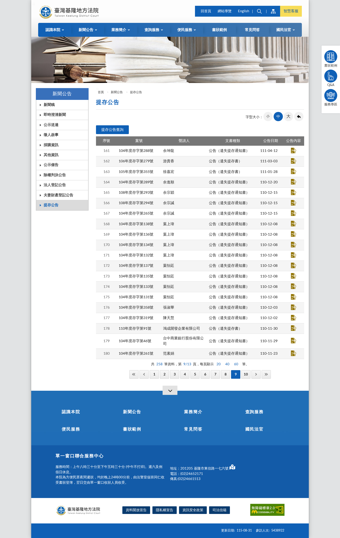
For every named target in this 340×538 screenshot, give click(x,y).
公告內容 (293, 150)
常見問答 (252, 30)
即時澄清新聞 (55, 115)
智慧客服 (291, 11)
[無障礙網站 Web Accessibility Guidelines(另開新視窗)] (267, 510)
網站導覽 (225, 11)
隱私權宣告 (164, 510)
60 (236, 364)
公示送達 (51, 125)
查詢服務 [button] (152, 30)
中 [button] (278, 116)
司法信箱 (219, 510)
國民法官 (254, 429)
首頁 (100, 92)
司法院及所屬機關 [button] (273, 11)
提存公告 (51, 205)
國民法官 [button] (283, 30)
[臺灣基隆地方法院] (69, 12)
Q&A (330, 85)
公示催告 (51, 165)
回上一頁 (298, 116)
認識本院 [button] (53, 30)
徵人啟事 (51, 135)
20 (218, 364)
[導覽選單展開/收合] (170, 390)
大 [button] (288, 116)
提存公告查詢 (112, 130)
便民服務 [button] (184, 30)
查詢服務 (254, 412)
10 (246, 374)
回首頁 (206, 11)
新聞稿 (49, 105)
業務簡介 (193, 412)
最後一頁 (266, 374)
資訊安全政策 (192, 510)
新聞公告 (117, 92)
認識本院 (71, 412)
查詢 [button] (259, 11)
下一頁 (256, 374)
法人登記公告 (55, 185)
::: (33, 4)
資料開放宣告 (136, 510)
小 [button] (268, 116)
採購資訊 (51, 145)
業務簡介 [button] (118, 30)
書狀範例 (219, 30)
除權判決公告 (55, 175)
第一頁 (134, 374)
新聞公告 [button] (86, 30)
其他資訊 (51, 155)
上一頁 (144, 374)
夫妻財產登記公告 (58, 195)
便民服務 (71, 429)
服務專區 (330, 104)
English (243, 11)
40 (227, 364)
